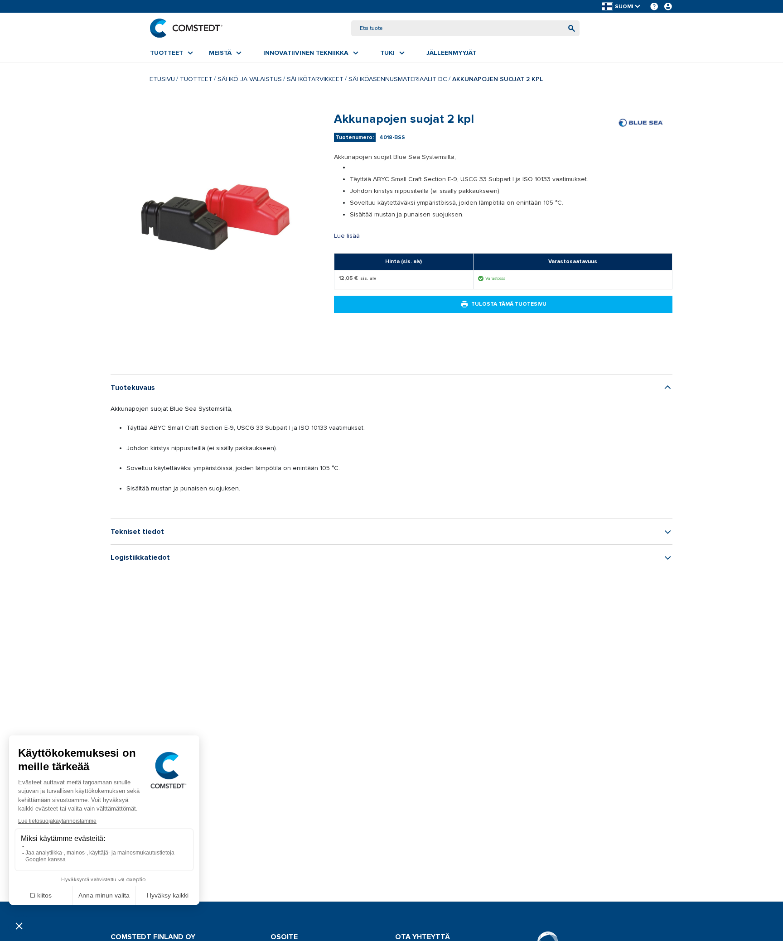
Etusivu (162, 79)
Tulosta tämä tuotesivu (508, 304)
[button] (621, 6)
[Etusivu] (186, 28)
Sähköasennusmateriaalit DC (397, 79)
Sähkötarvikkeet (315, 79)
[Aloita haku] (572, 28)
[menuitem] (171, 52)
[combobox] (465, 28)
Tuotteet (196, 79)
